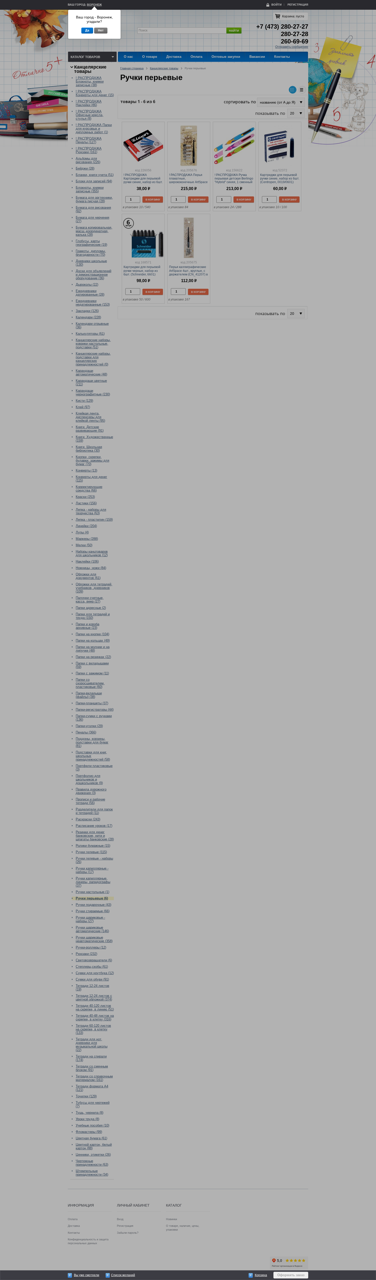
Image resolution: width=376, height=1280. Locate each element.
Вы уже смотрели (86, 1275)
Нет (101, 30)
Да (87, 30)
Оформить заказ (290, 1275)
